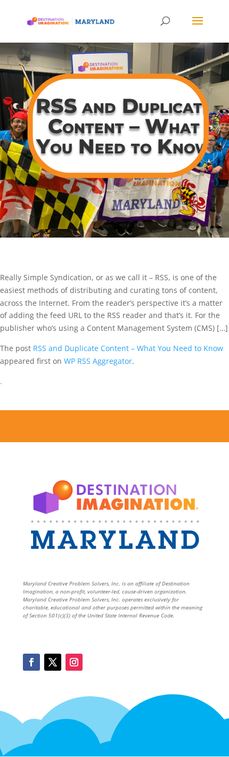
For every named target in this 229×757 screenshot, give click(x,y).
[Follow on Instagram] (74, 662)
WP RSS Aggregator (98, 361)
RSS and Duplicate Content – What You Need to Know (128, 348)
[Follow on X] (52, 662)
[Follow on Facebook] (31, 662)
